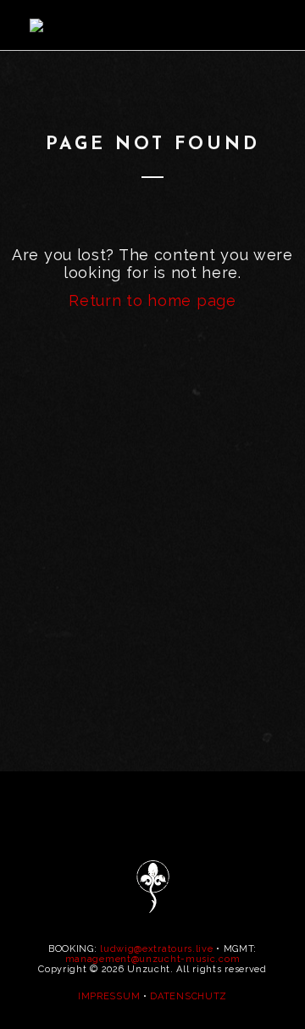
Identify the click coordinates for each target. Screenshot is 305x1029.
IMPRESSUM (109, 996)
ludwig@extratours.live (156, 948)
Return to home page (152, 300)
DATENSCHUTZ (188, 996)
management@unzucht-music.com (153, 959)
